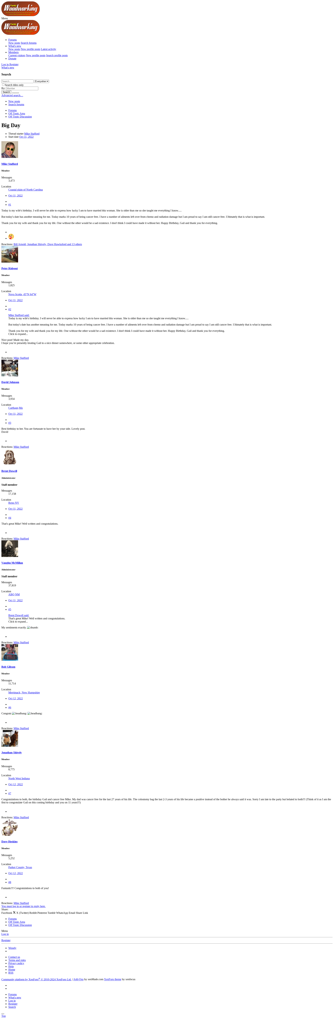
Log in (5, 934)
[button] (4, 18)
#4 (9, 517)
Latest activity (48, 49)
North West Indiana (19, 778)
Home (11, 969)
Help (11, 966)
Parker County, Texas (20, 867)
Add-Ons (78, 979)
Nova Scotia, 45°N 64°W (22, 294)
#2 (9, 309)
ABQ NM (14, 594)
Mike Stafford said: (18, 315)
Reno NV (13, 502)
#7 (9, 793)
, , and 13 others (48, 244)
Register (5, 940)
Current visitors (16, 55)
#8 (9, 882)
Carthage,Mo (15, 407)
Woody (12, 947)
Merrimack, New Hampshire (24, 692)
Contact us (14, 957)
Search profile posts (57, 55)
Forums (12, 39)
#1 (9, 204)
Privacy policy (16, 963)
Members (13, 52)
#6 (9, 707)
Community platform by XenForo (36, 979)
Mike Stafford (31, 133)
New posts (14, 42)
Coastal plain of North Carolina (25, 189)
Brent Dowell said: (18, 615)
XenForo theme (112, 979)
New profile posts (30, 49)
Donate (12, 58)
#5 (9, 609)
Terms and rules (17, 960)
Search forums (29, 42)
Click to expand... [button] (18, 333)
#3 (9, 422)
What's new (14, 46)
